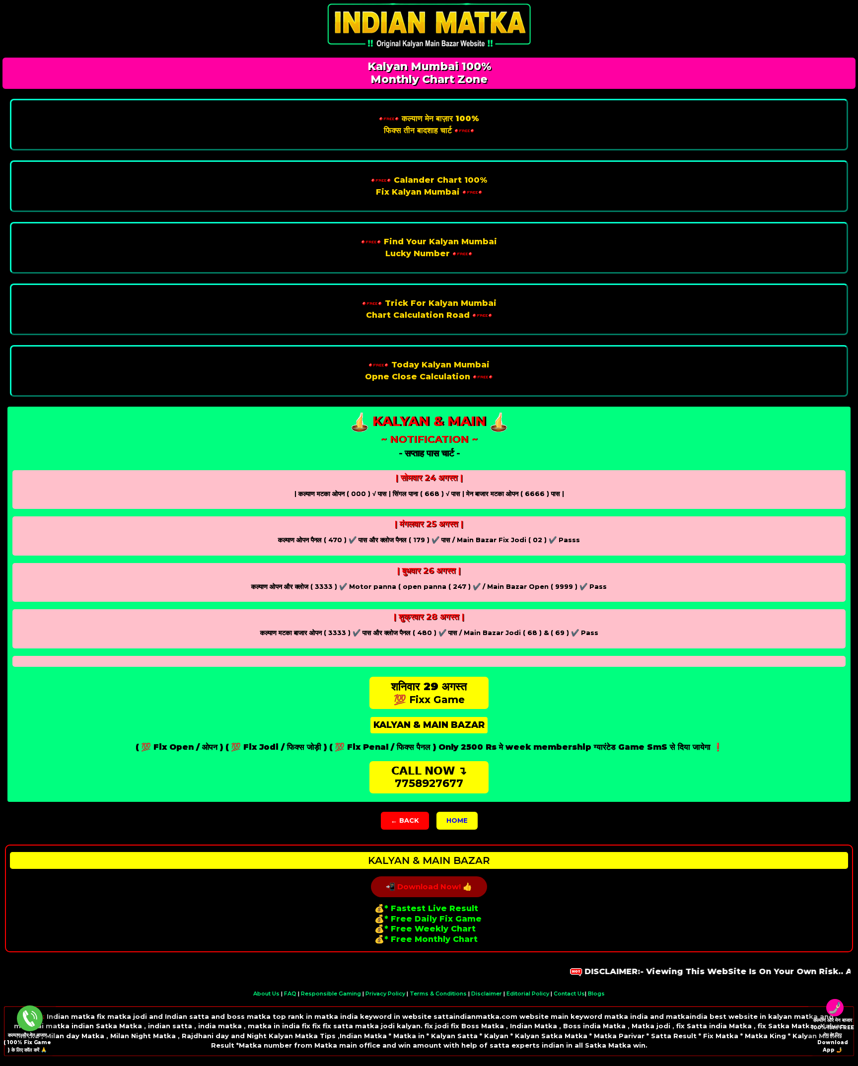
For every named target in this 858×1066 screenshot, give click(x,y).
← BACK (405, 820)
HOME (457, 820)
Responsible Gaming (331, 993)
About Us (266, 993)
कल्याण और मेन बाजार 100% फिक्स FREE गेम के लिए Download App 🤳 (832, 1035)
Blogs (596, 993)
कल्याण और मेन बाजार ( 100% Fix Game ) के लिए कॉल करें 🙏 (27, 1042)
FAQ (290, 993)
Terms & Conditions (438, 993)
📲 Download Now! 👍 (429, 886)
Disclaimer (486, 993)
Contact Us (569, 993)
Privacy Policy (385, 993)
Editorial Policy (527, 993)
